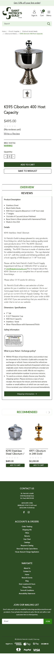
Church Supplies (14, 31)
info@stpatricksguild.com (16, 269)
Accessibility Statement (27, 593)
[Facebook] (5, 178)
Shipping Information (25, 394)
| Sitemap (36, 639)
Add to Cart (15, 465)
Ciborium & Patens (11, 34)
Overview (27, 187)
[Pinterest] (18, 178)
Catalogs (27, 542)
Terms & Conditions (27, 590)
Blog (27, 581)
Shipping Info (27, 530)
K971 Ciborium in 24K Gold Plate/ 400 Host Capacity (38, 452)
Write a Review (12, 134)
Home (4, 31)
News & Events (27, 578)
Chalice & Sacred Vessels (29, 31)
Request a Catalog (27, 545)
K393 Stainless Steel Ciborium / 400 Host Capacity (15, 452)
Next (49, 412)
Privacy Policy (27, 587)
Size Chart (27, 539)
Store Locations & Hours (27, 584)
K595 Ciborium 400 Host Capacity (31, 34)
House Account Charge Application (27, 552)
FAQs (27, 533)
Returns (27, 536)
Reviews (27, 193)
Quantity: (8, 152)
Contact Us (27, 571)
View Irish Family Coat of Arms (27, 549)
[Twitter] (15, 178)
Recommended (27, 412)
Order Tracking (27, 526)
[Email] (8, 178)
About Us (27, 568)
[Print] (11, 178)
